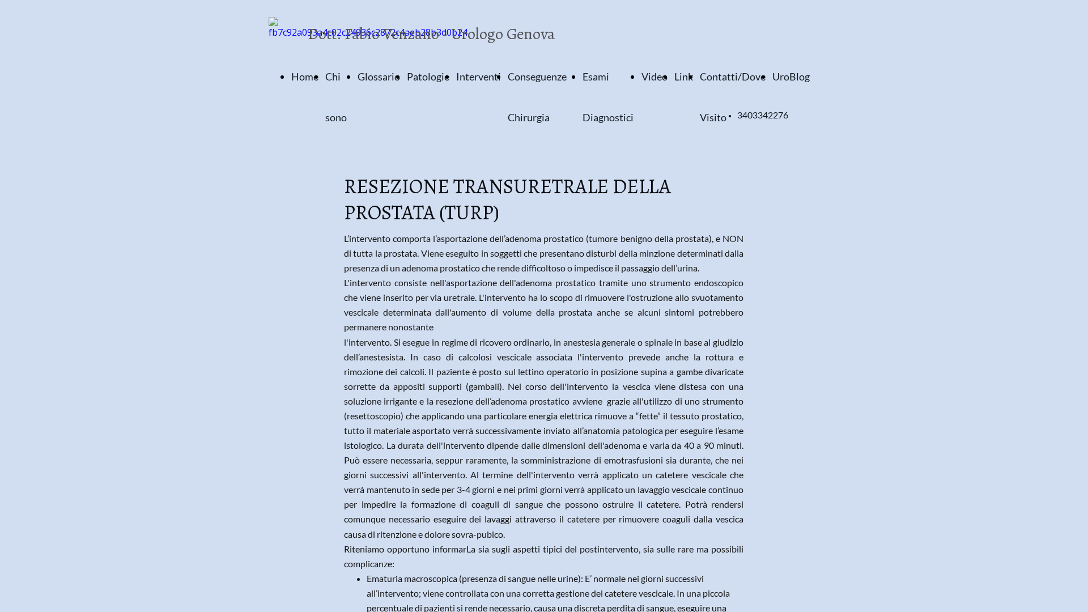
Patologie (428, 76)
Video (654, 76)
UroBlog (791, 76)
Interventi (478, 76)
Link (683, 76)
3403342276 (762, 115)
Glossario (379, 76)
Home (304, 76)
